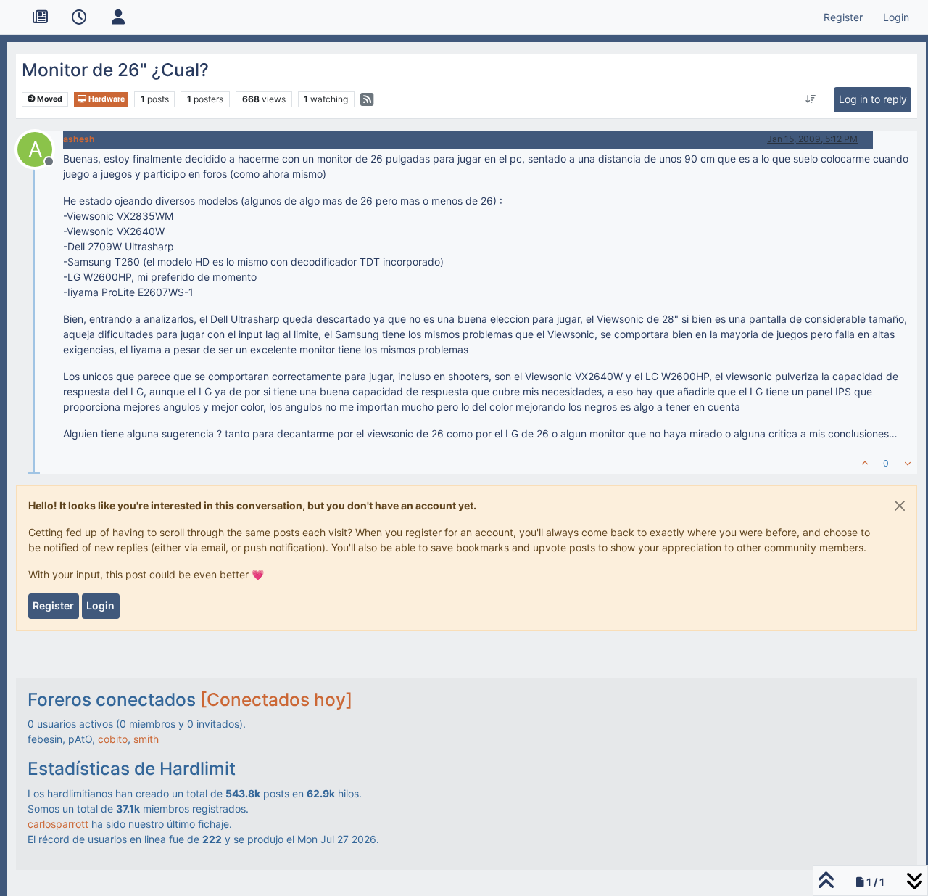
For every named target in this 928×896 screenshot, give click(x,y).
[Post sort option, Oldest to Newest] (810, 99)
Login (100, 605)
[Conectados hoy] (276, 699)
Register (53, 605)
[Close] (899, 505)
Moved (49, 99)
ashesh (79, 138)
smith (146, 739)
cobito (113, 739)
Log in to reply (873, 99)
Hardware (106, 99)
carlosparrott (58, 824)
